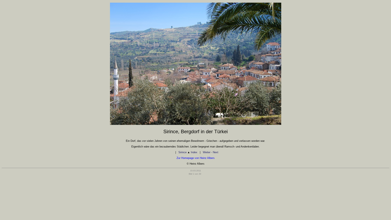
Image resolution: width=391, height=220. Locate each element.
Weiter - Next (210, 152)
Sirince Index (187, 152)
